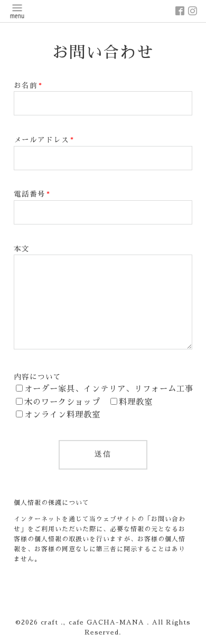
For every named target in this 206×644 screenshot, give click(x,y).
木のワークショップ (62, 402)
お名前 (28, 85)
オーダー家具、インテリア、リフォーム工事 (108, 389)
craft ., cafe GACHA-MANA (94, 622)
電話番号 (32, 194)
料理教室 (136, 402)
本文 (22, 249)
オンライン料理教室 (62, 415)
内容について (37, 377)
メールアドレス (44, 139)
